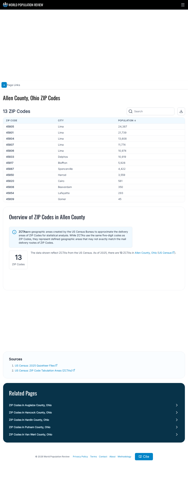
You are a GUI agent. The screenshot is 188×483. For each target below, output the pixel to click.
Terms (93, 456)
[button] (183, 5)
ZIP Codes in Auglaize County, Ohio (30, 405)
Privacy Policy (80, 456)
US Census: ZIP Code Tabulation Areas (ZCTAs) (43, 370)
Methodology (124, 456)
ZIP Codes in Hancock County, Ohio (30, 412)
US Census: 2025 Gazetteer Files (35, 365)
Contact (103, 456)
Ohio (154, 252)
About (112, 456)
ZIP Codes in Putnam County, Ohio (29, 427)
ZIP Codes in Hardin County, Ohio (29, 419)
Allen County (142, 252)
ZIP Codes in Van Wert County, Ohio (30, 434)
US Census (164, 252)
